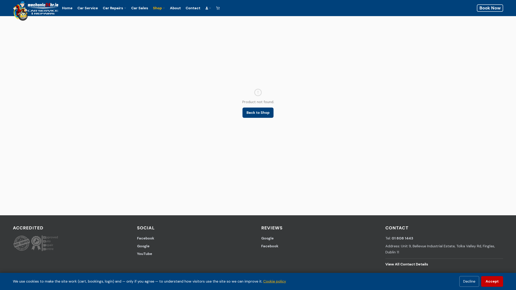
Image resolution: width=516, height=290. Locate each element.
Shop (157, 8)
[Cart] (218, 8)
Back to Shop (258, 112)
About (175, 8)
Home (67, 8)
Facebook (145, 238)
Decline (469, 281)
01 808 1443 (402, 238)
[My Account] (208, 8)
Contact (193, 8)
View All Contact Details (406, 264)
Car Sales (139, 8)
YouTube (144, 253)
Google (143, 246)
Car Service (87, 8)
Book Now (490, 8)
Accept (492, 281)
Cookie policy (274, 281)
